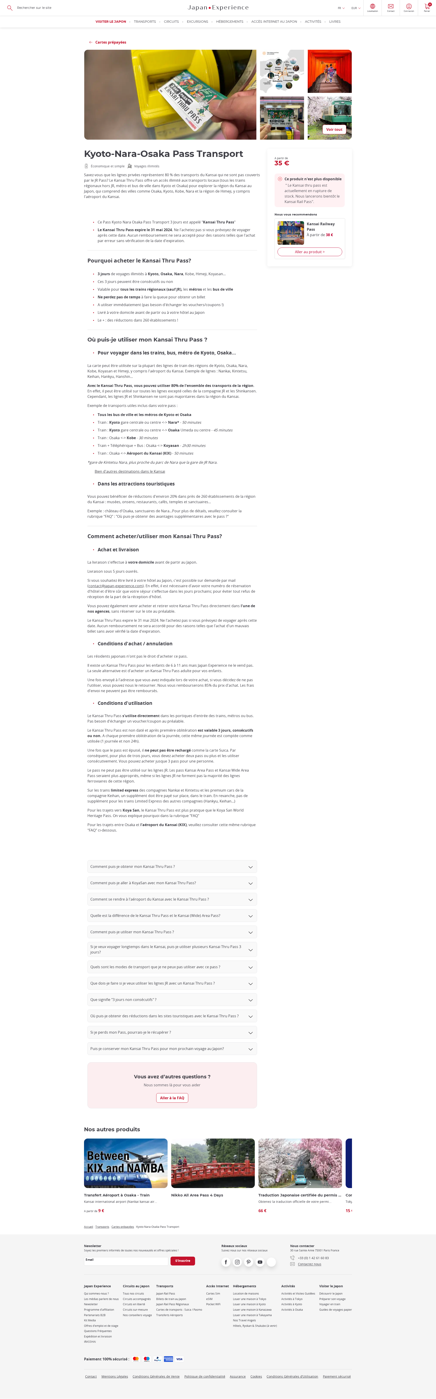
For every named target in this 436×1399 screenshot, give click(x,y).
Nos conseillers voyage (137, 1315)
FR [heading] (339, 8)
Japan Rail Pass (165, 1293)
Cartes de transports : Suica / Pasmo (179, 1309)
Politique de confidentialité (204, 1376)
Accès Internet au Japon (274, 21)
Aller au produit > (310, 251)
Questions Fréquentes (98, 1331)
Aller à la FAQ (172, 1097)
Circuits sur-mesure (135, 1309)
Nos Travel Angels (244, 1320)
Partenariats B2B (95, 1315)
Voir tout (334, 129)
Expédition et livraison (98, 1336)
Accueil (88, 1226)
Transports (145, 21)
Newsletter (91, 1304)
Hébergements (229, 21)
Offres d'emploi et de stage (101, 1325)
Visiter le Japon (111, 21)
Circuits (171, 21)
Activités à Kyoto (291, 1304)
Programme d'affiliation (99, 1309)
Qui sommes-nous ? (96, 1293)
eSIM (209, 1299)
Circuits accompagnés (137, 1299)
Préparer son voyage (332, 1299)
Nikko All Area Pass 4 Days (197, 1195)
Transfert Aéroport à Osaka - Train (117, 1195)
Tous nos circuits (133, 1293)
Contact (91, 1376)
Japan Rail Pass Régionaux (172, 1304)
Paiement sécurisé (337, 1376)
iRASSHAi (90, 1341)
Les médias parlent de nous (101, 1299)
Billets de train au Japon (171, 1299)
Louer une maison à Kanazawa (252, 1309)
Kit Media (90, 1320)
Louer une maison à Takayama (252, 1315)
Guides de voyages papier (335, 1309)
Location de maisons (246, 1293)
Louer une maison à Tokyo (249, 1299)
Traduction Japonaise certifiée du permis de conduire (300, 1195)
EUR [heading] (354, 8)
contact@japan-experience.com (116, 585)
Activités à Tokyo (291, 1299)
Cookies (256, 1376)
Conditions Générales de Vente (156, 1376)
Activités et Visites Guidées (298, 1293)
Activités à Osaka (292, 1309)
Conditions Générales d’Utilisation (292, 1376)
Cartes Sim (213, 1293)
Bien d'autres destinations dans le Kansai (130, 471)
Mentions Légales (115, 1376)
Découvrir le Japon (330, 1293)
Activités (313, 21)
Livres (335, 21)
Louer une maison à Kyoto (249, 1304)
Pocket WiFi (213, 1304)
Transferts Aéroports (169, 1315)
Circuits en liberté (134, 1304)
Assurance (238, 1376)
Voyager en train (329, 1304)
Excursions (197, 21)
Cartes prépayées (122, 1226)
